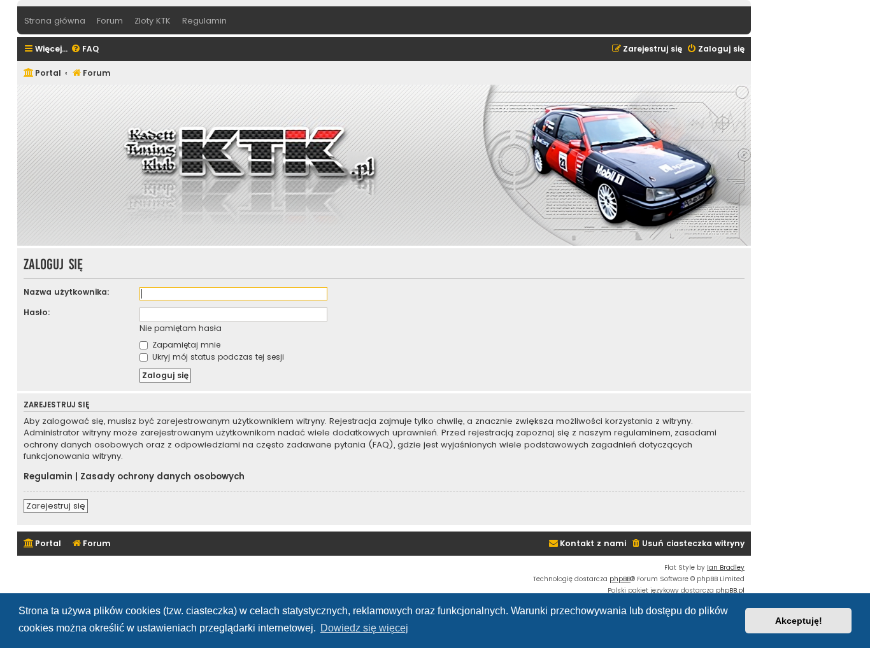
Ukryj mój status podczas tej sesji (217, 356)
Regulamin (48, 476)
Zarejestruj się (55, 506)
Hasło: (37, 312)
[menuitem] (85, 49)
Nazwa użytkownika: (67, 291)
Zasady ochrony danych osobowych (162, 476)
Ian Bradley (726, 567)
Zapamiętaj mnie (185, 344)
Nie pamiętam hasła (180, 328)
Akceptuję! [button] (798, 621)
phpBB (620, 579)
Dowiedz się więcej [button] (364, 628)
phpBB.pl (730, 590)
